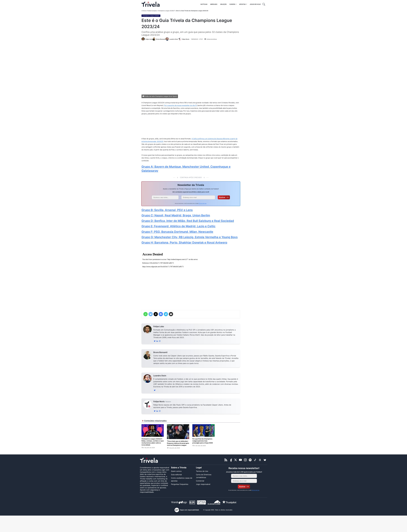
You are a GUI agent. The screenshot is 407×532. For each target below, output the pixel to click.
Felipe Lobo (158, 326)
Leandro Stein (159, 376)
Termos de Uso (202, 203)
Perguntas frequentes (179, 484)
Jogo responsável (203, 484)
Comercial (200, 481)
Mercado (213, 4)
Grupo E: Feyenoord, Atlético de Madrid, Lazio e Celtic (178, 226)
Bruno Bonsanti (160, 352)
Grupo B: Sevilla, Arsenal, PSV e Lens (167, 210)
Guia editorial (176, 475)
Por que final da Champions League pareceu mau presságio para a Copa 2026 (202, 441)
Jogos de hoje (255, 4)
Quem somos (176, 471)
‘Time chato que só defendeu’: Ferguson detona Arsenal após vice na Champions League (178, 443)
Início (144, 10)
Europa (232, 4)
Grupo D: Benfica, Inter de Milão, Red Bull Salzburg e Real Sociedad (187, 221)
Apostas (242, 4)
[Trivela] (150, 4)
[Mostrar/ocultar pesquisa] (264, 4)
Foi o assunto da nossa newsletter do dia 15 (180, 105)
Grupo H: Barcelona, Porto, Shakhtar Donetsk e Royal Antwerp (184, 242)
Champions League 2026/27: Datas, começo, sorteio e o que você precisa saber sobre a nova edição (152, 442)
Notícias (204, 4)
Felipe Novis (159, 401)
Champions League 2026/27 (166, 10)
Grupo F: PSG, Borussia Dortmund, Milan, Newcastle (177, 231)
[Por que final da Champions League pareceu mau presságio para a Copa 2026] (203, 430)
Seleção (223, 4)
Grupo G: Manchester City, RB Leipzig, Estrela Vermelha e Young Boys (189, 237)
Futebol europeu (152, 10)
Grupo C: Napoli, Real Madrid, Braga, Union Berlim (175, 215)
